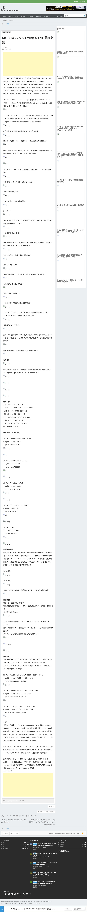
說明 (74, 833)
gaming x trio (11, 801)
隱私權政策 (69, 833)
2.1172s (26, 903)
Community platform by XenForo (16, 901)
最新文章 (35, 841)
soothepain (5, 47)
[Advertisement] (28, 64)
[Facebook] (85, 902)
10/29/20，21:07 (6, 49)
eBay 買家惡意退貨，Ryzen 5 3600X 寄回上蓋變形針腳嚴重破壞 (70, 77)
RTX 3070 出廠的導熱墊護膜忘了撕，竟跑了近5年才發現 (69, 256)
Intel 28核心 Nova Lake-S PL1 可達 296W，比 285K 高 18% (70, 231)
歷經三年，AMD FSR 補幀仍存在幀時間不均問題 (70, 52)
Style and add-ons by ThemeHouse (42, 901)
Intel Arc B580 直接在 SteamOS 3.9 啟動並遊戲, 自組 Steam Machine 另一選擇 (70, 128)
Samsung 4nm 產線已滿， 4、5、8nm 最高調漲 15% (70, 281)
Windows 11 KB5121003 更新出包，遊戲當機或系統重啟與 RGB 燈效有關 (70, 155)
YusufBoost (25, 848)
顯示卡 (8, 32)
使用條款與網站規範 (60, 833)
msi (17, 801)
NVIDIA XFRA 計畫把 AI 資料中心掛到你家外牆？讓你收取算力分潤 (71, 102)
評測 (4, 32)
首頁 (78, 833)
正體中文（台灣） (14, 833)
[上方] (80, 833)
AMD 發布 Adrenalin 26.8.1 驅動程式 (70, 206)
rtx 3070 (22, 801)
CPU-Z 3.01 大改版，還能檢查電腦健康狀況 (70, 181)
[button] (12, 16)
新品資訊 (35, 849)
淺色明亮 (5, 833)
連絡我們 (51, 833)
